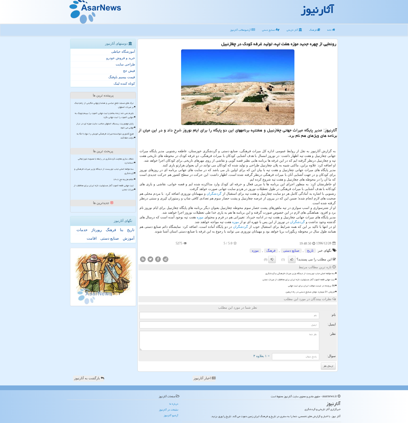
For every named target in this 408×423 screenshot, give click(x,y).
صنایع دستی (269, 29)
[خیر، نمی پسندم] (272, 259)
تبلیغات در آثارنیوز (168, 409)
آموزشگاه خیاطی (123, 51)
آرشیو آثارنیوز (171, 415)
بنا (121, 230)
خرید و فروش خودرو (120, 58)
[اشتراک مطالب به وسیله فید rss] (143, 259)
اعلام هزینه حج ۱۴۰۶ (123, 179)
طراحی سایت (125, 64)
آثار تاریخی (293, 29)
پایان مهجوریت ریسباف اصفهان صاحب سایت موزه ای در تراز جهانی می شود (105, 125)
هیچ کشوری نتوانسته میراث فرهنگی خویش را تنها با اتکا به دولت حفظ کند (105, 135)
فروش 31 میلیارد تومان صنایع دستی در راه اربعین (310, 291)
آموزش (128, 238)
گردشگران (214, 193)
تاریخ (310, 250)
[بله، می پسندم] (292, 259)
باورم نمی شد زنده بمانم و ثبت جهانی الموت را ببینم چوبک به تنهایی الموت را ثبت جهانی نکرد (104, 115)
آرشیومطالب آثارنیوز (240, 29)
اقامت (92, 238)
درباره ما (173, 403)
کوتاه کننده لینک (124, 83)
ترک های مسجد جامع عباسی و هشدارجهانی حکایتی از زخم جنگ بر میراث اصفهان (104, 105)
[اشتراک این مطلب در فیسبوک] (158, 259)
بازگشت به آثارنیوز (87, 378)
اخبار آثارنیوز (203, 378)
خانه (329, 29)
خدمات (82, 230)
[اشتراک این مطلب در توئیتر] (150, 259)
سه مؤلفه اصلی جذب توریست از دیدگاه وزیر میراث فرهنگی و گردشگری (300, 273)
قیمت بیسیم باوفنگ (121, 77)
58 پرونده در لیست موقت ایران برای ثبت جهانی (311, 285)
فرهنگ (313, 29)
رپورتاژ (96, 230)
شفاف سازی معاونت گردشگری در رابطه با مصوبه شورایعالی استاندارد (106, 160)
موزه (200, 217)
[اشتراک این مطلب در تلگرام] (165, 259)
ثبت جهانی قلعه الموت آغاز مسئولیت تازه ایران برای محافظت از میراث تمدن (299, 279)
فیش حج (129, 71)
